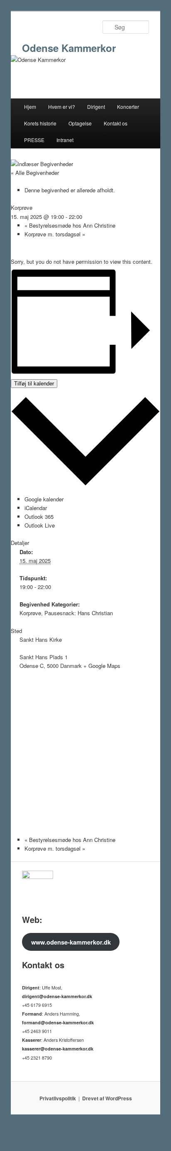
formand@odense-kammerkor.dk (58, 1022)
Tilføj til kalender (34, 383)
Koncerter (128, 106)
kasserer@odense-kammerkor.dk (57, 1048)
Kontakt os (115, 123)
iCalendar (35, 508)
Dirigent (96, 106)
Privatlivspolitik (57, 1098)
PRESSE (34, 139)
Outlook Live (39, 525)
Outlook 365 (39, 516)
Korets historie (40, 123)
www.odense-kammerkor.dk (71, 942)
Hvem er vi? (61, 106)
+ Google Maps (101, 666)
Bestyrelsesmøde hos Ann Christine (69, 225)
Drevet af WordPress (107, 1098)
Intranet (64, 139)
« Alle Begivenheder (35, 173)
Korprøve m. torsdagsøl (54, 234)
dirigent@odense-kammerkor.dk (57, 996)
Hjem (30, 106)
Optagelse (80, 123)
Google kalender (44, 499)
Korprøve (30, 613)
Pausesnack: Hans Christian (78, 613)
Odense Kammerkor (69, 48)
